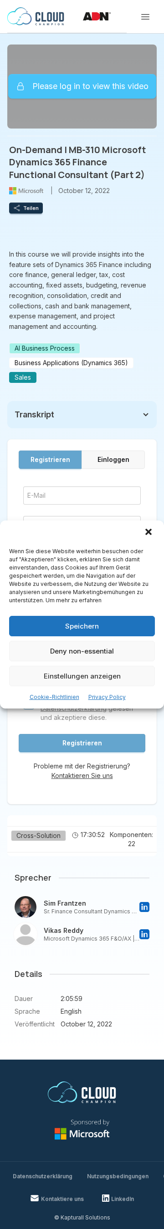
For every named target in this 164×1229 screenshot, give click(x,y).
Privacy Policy (107, 697)
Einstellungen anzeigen (82, 676)
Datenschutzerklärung (42, 1176)
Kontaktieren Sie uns (82, 775)
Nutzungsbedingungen (118, 1176)
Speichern (82, 626)
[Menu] (145, 17)
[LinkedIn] (144, 907)
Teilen (31, 208)
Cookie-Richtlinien (54, 697)
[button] (149, 532)
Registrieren (50, 459)
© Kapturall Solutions (82, 1217)
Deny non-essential (82, 651)
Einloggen (113, 459)
